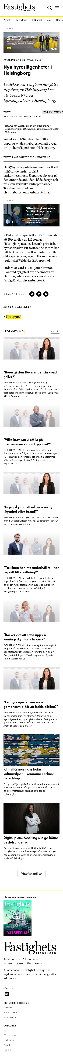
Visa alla (55, 331)
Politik (49, 20)
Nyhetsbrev (10, 1012)
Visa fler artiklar (31, 873)
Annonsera (10, 1017)
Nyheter (8, 20)
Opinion (8, 1050)
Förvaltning (21, 20)
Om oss (8, 1007)
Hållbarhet (36, 20)
